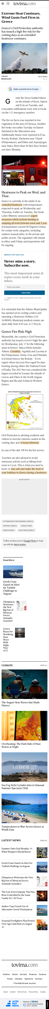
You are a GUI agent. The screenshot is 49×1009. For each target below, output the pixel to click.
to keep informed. (30, 443)
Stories (38, 978)
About (5, 992)
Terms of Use (22, 992)
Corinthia (15, 351)
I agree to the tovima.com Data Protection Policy (22, 299)
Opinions (28, 978)
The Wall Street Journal (24, 983)
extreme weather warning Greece (18, 521)
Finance (33, 974)
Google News (30, 541)
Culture (42, 974)
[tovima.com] (24, 3)
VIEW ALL (43, 665)
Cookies (43, 992)
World (15, 974)
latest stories (20, 545)
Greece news (8, 530)
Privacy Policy (33, 992)
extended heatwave (12, 205)
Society (23, 974)
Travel (10, 978)
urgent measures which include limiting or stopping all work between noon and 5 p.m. (24, 220)
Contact (12, 992)
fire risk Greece (10, 526)
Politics (6, 974)
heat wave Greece (26, 530)
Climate (5, 76)
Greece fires (26, 526)
